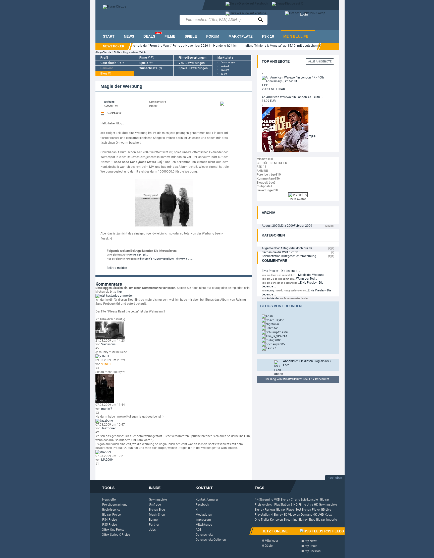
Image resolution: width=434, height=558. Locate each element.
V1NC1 (106, 364)
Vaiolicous (108, 344)
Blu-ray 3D (280, 514)
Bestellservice (111, 509)
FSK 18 (268, 36)
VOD (277, 499)
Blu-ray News (308, 541)
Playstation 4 (264, 514)
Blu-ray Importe (326, 519)
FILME (170, 36)
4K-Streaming (264, 499)
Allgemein (268, 248)
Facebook (202, 504)
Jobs (152, 529)
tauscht (225, 69)
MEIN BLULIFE (295, 36)
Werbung (109, 101)
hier (119, 291)
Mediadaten (204, 514)
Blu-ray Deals (308, 546)
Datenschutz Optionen (211, 539)
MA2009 (107, 459)
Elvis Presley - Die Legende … (281, 271)
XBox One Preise (113, 529)
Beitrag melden (117, 268)
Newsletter (109, 499)
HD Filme (299, 504)
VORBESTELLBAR (273, 89)
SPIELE (191, 36)
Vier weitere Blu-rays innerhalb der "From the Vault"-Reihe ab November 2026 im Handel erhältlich (169, 45)
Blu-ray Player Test (288, 509)
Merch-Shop (157, 514)
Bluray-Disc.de (103, 52)
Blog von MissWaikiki (134, 52)
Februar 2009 (303, 225)
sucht (224, 73)
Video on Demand (300, 514)
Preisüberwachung (115, 504)
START (109, 36)
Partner (154, 524)
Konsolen (276, 519)
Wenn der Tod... (139, 254)
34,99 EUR (269, 101)
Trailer (265, 519)
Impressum (203, 519)
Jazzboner (108, 428)
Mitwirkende (204, 524)
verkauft (225, 66)
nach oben (335, 478)
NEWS (129, 36)
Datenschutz (204, 534)
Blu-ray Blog (157, 509)
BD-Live (326, 509)
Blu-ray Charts (290, 499)
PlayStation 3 (283, 504)
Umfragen (155, 504)
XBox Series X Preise (116, 534)
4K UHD (318, 514)
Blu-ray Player (311, 509)
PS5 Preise (109, 524)
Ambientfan (273, 298)
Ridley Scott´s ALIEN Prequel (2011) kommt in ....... (165, 258)
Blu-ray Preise (111, 514)
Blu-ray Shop (306, 519)
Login (304, 14)
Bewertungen (228, 62)
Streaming (291, 519)
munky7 (106, 409)
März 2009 (286, 225)
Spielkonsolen (310, 499)
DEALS (151, 35)
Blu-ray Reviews (265, 509)
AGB (198, 529)
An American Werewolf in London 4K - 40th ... (292, 97)
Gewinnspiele (158, 499)
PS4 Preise (109, 519)
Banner (153, 519)
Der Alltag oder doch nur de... (294, 248)
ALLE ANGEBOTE (320, 61)
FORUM (212, 36)
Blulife (117, 52)
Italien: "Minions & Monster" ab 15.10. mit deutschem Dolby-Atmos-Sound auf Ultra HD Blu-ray (310, 45)
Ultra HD (312, 504)
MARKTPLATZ (241, 36)
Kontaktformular (207, 499)
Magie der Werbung (311, 275)
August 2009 (270, 225)
